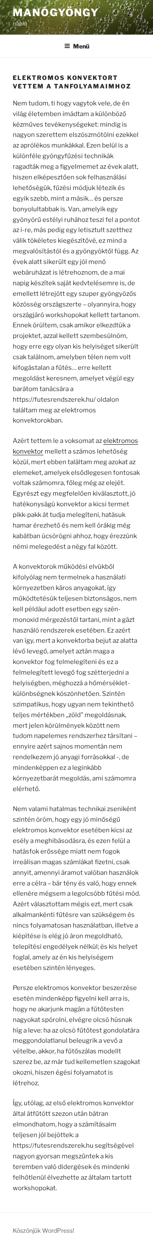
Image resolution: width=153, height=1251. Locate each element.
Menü (81, 46)
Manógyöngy (56, 12)
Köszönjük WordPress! (43, 1230)
